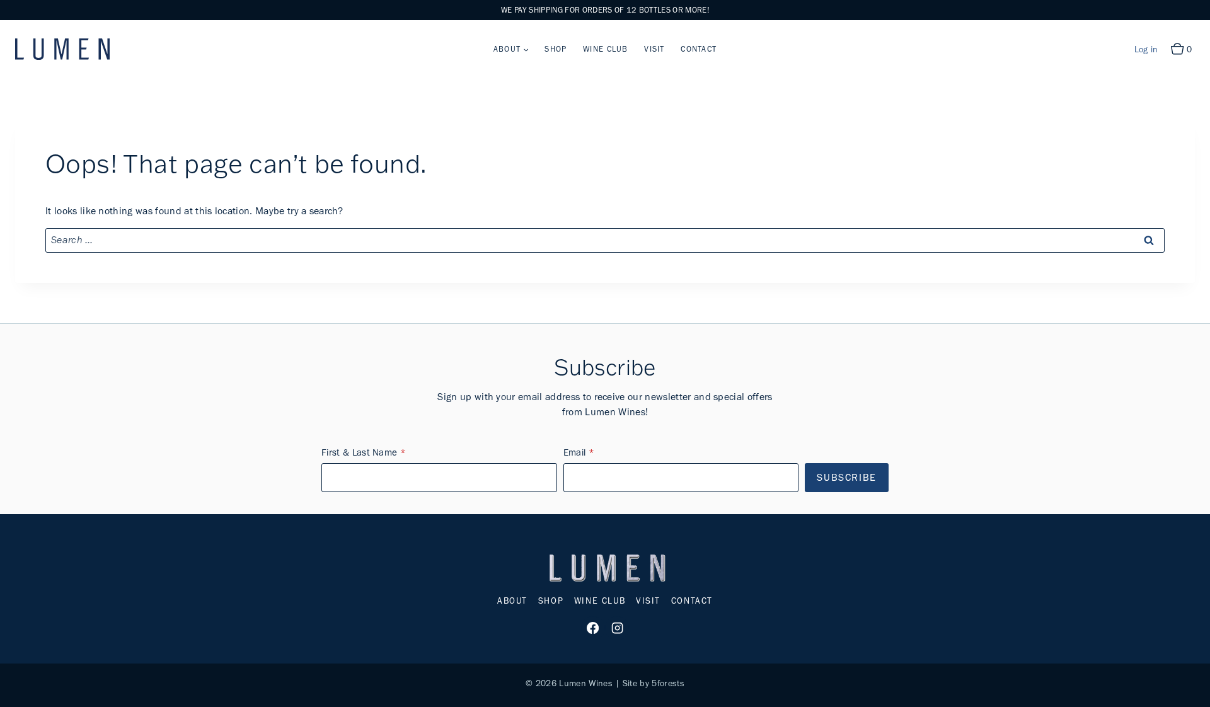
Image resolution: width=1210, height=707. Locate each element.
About (512, 600)
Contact (699, 49)
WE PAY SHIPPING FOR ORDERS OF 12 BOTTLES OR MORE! (605, 9)
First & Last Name (359, 452)
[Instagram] (617, 628)
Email (574, 452)
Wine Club (605, 49)
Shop (555, 49)
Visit (654, 49)
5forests (668, 683)
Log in (1146, 49)
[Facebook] (593, 628)
